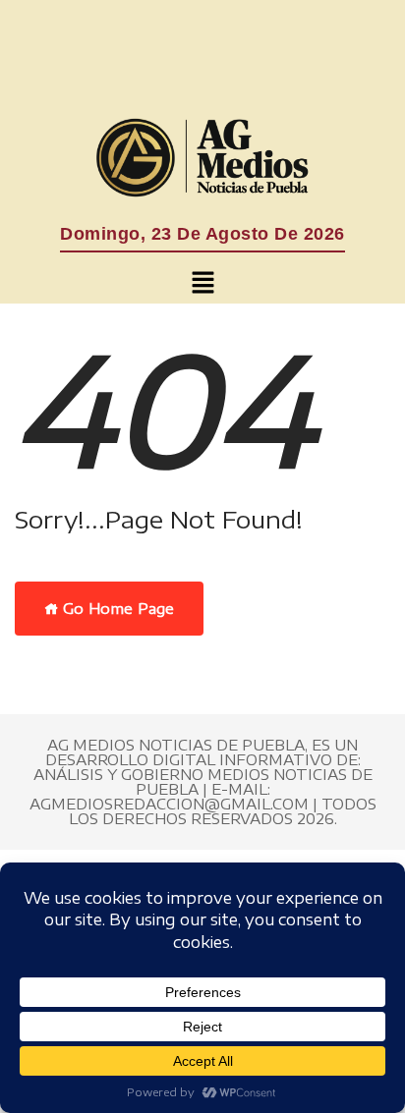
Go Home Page (116, 608)
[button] (202, 283)
